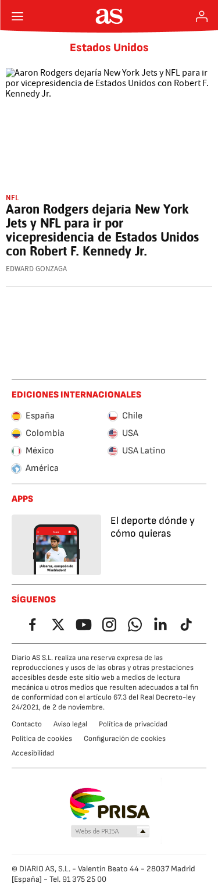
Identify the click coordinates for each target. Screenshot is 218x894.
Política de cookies (42, 738)
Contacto (27, 724)
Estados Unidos (109, 48)
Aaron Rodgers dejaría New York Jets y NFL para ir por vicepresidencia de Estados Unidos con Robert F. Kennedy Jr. (102, 229)
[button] (110, 832)
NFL (12, 197)
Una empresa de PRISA (109, 803)
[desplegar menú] (17, 16)
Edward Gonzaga (36, 269)
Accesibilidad (33, 753)
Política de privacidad (133, 724)
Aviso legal (70, 724)
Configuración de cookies (125, 738)
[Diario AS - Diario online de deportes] (109, 16)
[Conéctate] (202, 16)
